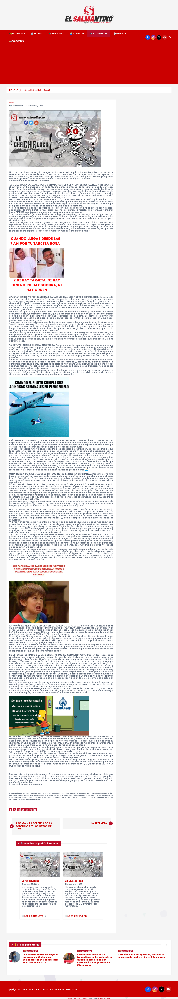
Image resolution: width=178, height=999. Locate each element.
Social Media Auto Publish (77, 998)
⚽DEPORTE (119, 33)
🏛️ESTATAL (37, 33)
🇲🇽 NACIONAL (56, 33)
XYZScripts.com (104, 998)
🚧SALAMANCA (17, 33)
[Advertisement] (89, 64)
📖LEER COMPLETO (33, 916)
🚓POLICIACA (16, 41)
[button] (163, 945)
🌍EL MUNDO (77, 33)
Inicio (14, 90)
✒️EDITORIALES (98, 33)
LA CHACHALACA (36, 90)
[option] (34, 958)
